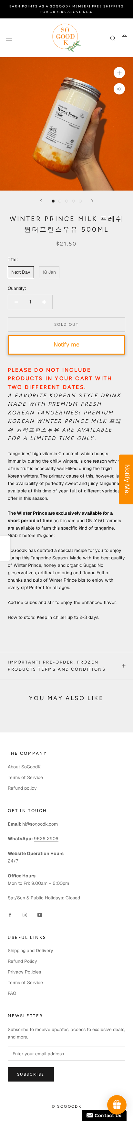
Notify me (66, 344)
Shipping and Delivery (30, 950)
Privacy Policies (24, 972)
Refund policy (22, 788)
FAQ (12, 993)
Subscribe (31, 1074)
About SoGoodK (24, 767)
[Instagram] (25, 914)
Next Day (20, 272)
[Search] (113, 38)
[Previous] (41, 200)
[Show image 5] (80, 201)
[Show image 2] (59, 201)
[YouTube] (39, 914)
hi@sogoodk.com (40, 824)
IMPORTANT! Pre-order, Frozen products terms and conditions (57, 665)
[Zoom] (119, 72)
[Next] (92, 200)
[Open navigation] (9, 37)
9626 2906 (46, 838)
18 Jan (49, 272)
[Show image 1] (53, 201)
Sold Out (66, 324)
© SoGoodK (67, 1106)
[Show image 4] (73, 201)
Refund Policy (22, 961)
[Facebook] (10, 914)
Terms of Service (25, 777)
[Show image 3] (66, 201)
